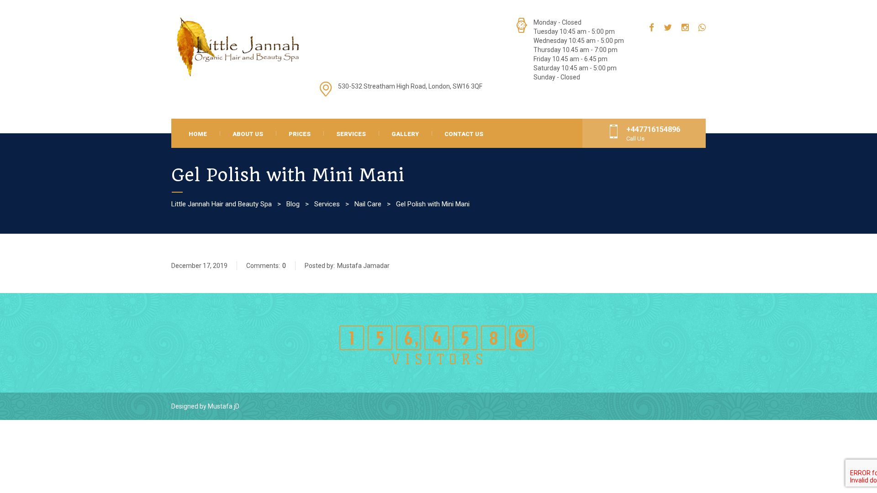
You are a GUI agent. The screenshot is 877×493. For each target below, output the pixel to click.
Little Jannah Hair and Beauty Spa (221, 204)
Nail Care (367, 204)
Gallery (405, 134)
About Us (247, 134)
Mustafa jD (223, 406)
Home (198, 134)
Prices (300, 134)
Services (351, 134)
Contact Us (463, 134)
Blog (293, 204)
